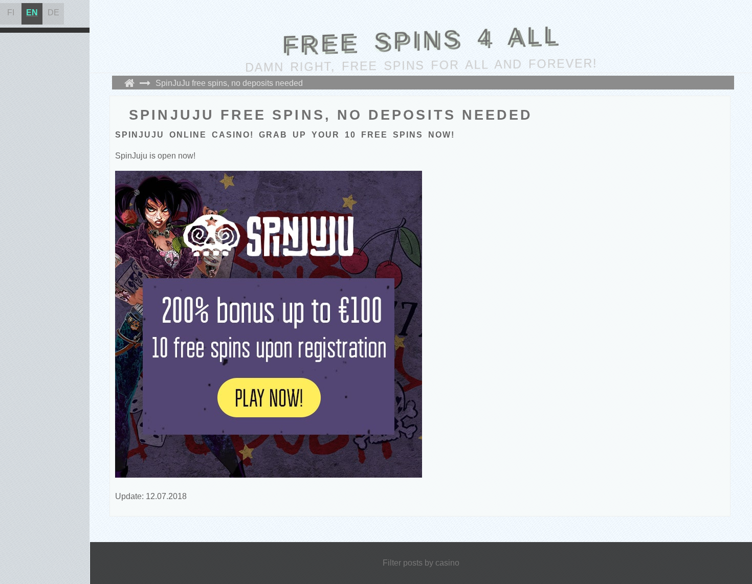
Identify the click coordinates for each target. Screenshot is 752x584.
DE (53, 12)
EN (32, 12)
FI (10, 12)
